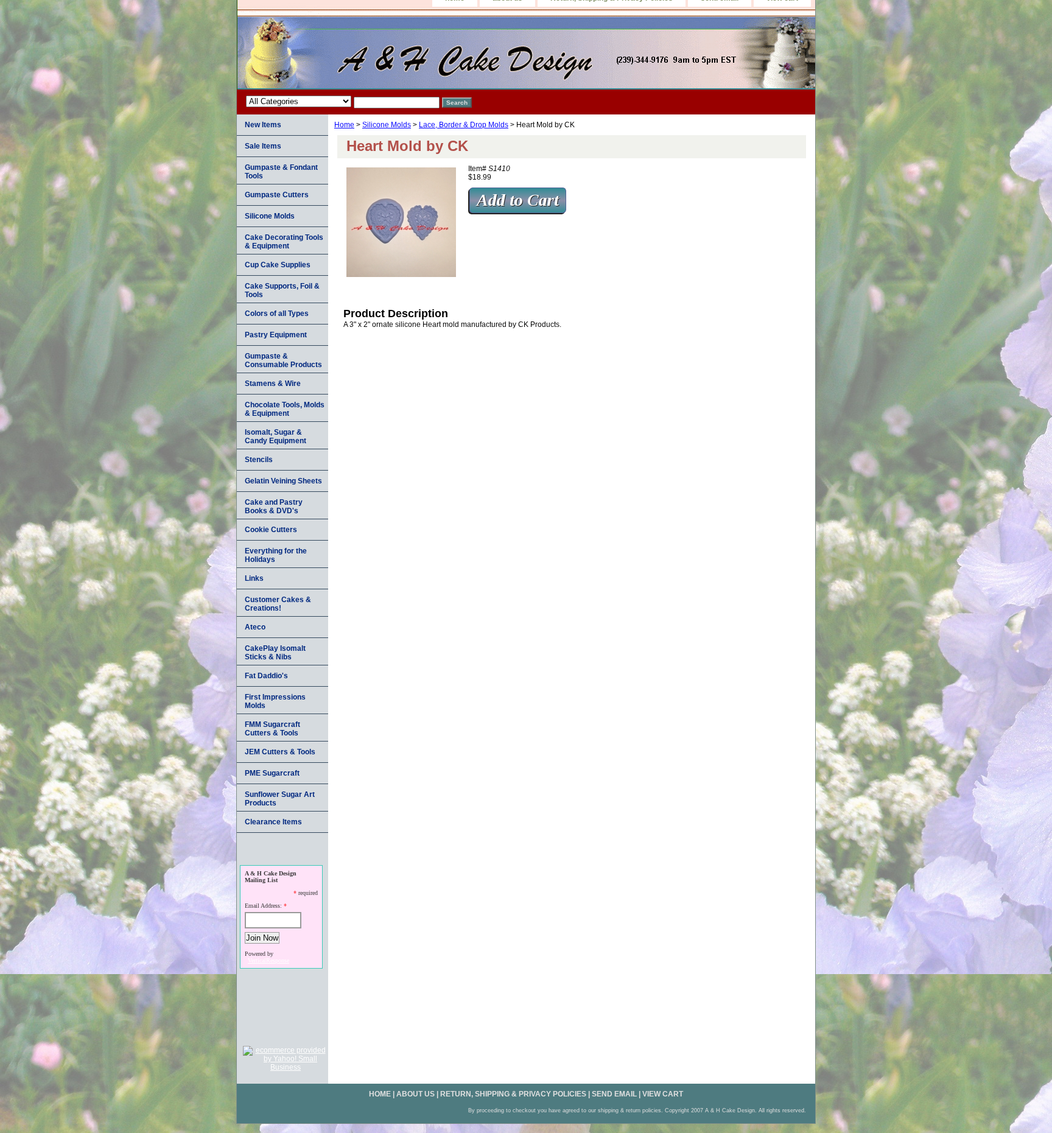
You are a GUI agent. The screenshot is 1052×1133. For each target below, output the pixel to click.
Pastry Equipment (276, 335)
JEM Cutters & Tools (280, 752)
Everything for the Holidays (276, 555)
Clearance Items (273, 822)
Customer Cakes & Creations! (278, 603)
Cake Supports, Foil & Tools (282, 290)
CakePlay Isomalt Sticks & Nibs (275, 652)
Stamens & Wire (273, 383)
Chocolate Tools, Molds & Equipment (284, 409)
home (380, 1094)
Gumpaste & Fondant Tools (281, 171)
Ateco (255, 627)
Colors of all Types (277, 313)
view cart (662, 1094)
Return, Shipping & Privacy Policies (513, 1094)
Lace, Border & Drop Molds (463, 125)
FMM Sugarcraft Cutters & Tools (272, 728)
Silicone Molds (386, 125)
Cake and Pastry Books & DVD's (274, 506)
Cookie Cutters (271, 529)
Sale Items (263, 146)
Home (344, 125)
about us (415, 1094)
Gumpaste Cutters (277, 195)
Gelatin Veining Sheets (283, 481)
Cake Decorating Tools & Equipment (284, 241)
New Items (263, 125)
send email (614, 1094)
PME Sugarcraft (272, 773)
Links (254, 578)
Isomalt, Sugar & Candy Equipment (275, 436)
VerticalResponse (268, 960)
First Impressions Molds (275, 701)
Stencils (259, 459)
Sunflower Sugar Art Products (280, 798)
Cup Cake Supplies (277, 265)
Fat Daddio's (266, 676)
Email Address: (263, 905)
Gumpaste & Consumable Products (283, 360)
